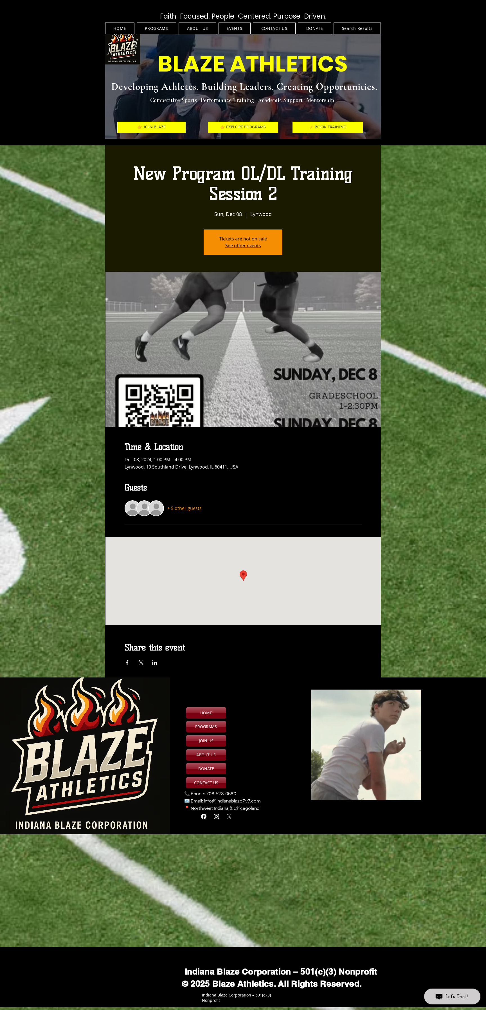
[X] (229, 816)
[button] (414, 794)
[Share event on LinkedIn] (155, 662)
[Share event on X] (141, 662)
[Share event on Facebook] (127, 662)
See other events (243, 245)
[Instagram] (216, 816)
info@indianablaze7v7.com (232, 801)
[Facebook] (203, 816)
